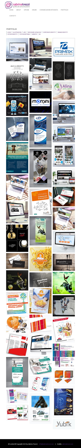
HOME (11, 10)
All (39, 34)
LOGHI (9, 32)
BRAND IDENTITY (63, 32)
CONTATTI (12, 16)
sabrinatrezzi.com (67, 444)
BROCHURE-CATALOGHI (34, 32)
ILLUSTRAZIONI (17, 32)
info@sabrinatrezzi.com (46, 444)
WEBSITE (34, 34)
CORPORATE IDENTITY (49, 32)
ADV (25, 32)
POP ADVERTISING (25, 34)
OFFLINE (26, 10)
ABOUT (18, 10)
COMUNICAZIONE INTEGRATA (49, 10)
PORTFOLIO (64, 10)
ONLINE (34, 10)
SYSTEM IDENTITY (13, 34)
